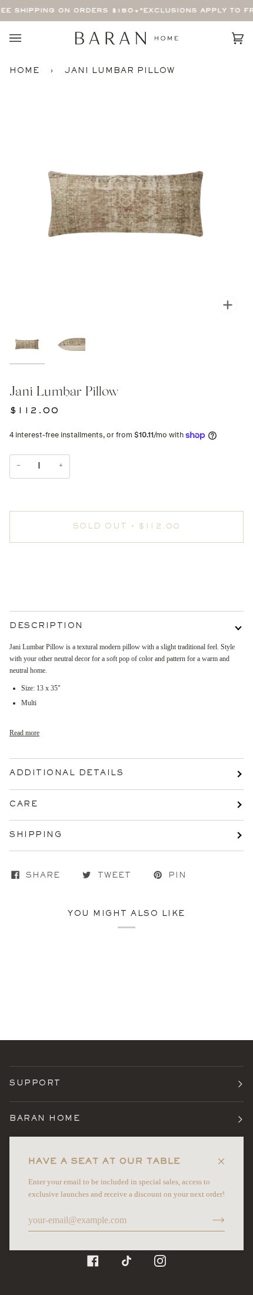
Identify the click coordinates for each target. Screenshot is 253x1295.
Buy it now (127, 576)
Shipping (35, 835)
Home (24, 71)
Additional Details (66, 773)
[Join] (209, 1220)
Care (23, 804)
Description (46, 626)
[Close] (226, 1156)
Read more (24, 733)
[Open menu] (27, 38)
